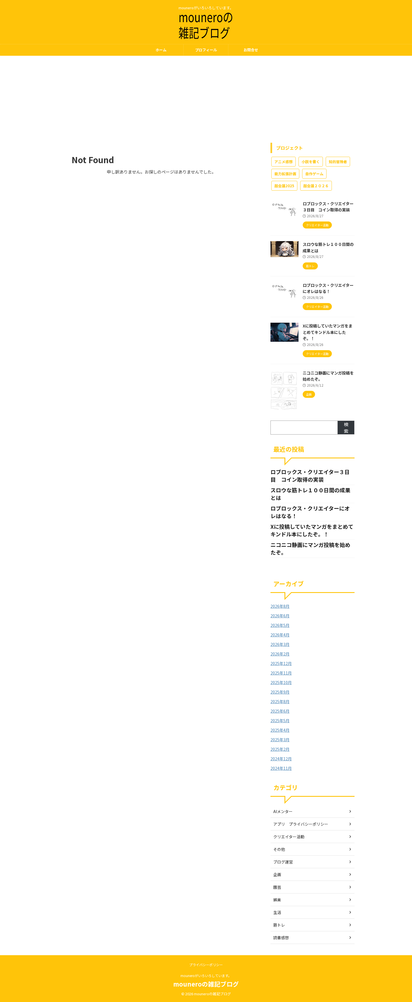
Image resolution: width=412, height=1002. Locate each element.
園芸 (277, 887)
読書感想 (281, 937)
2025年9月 (280, 692)
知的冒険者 (338, 161)
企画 (277, 874)
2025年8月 (280, 701)
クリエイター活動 (288, 836)
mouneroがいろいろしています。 (206, 975)
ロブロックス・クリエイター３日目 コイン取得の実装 (328, 206)
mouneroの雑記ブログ (206, 983)
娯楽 (277, 899)
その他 (279, 849)
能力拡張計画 (285, 173)
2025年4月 (280, 730)
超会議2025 (284, 185)
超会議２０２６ (316, 185)
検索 (346, 427)
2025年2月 (280, 749)
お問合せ (251, 49)
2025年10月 (281, 682)
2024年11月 (281, 768)
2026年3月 (280, 644)
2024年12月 (281, 758)
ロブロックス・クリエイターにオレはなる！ (328, 288)
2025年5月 (280, 720)
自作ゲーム (314, 173)
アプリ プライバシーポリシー (300, 824)
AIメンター (283, 811)
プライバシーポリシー (206, 964)
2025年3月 (280, 739)
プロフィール (206, 49)
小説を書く (311, 161)
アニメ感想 (283, 161)
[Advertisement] (206, 98)
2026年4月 (280, 635)
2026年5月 (280, 625)
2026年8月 (280, 606)
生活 (277, 912)
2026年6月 (280, 615)
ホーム (161, 49)
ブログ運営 (283, 862)
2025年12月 (281, 663)
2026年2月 (280, 654)
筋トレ (279, 925)
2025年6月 (280, 711)
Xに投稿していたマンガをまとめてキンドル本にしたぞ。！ (327, 332)
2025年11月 (281, 673)
